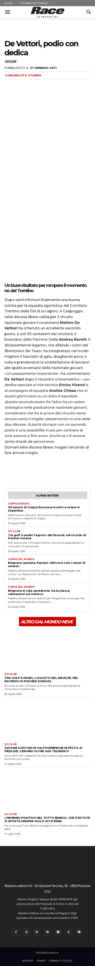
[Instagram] (26, 932)
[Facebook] (8, 471)
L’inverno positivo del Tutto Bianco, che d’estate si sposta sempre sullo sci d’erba (47, 819)
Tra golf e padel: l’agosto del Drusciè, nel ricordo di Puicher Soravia (47, 536)
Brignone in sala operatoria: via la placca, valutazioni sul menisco (39, 592)
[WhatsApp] (39, 471)
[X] (19, 471)
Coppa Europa (18, 503)
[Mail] (47, 932)
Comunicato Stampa (23, 75)
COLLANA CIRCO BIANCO (33, 3)
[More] (49, 471)
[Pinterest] (29, 471)
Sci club (10, 61)
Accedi (8, 3)
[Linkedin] (37, 932)
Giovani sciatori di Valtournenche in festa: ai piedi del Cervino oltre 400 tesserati (43, 749)
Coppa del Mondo (21, 559)
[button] (7, 12)
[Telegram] (58, 932)
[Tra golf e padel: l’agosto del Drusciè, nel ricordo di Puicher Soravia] (47, 649)
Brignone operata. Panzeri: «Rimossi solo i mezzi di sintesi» (46, 564)
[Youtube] (79, 932)
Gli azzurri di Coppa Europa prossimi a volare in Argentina (44, 508)
